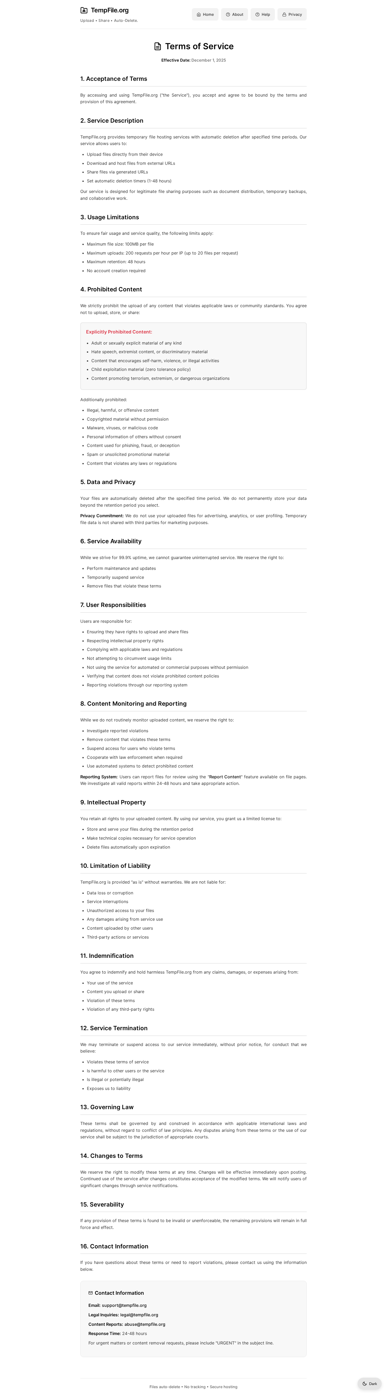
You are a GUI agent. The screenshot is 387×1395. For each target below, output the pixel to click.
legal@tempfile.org (139, 1314)
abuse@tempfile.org (145, 1324)
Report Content (225, 776)
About (237, 14)
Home (208, 14)
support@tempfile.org (124, 1305)
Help (266, 14)
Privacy (295, 14)
